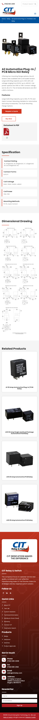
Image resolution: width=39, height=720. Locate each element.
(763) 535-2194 (13, 667)
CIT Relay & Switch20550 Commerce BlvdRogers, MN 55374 (15, 681)
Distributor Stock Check (11, 618)
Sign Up (19, 705)
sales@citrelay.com (14, 673)
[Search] (35, 4)
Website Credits (31, 717)
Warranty (7, 621)
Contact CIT (8, 625)
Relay (8, 19)
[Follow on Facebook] (3, 593)
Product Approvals (10, 646)
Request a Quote (11, 111)
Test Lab (6, 608)
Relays (6, 636)
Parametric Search (10, 628)
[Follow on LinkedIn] (6, 593)
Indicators (7, 639)
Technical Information (11, 615)
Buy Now (9, 119)
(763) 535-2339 (9, 4)
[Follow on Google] (10, 593)
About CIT (7, 605)
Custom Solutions (9, 612)
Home (4, 19)
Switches (7, 643)
